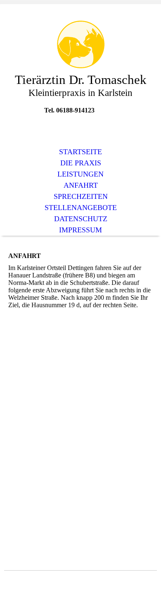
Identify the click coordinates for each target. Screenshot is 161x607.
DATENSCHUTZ (80, 219)
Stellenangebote (81, 207)
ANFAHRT (81, 185)
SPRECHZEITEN (81, 196)
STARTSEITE (80, 152)
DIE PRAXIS (80, 163)
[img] (80, 44)
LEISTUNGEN (80, 174)
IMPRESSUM (80, 230)
